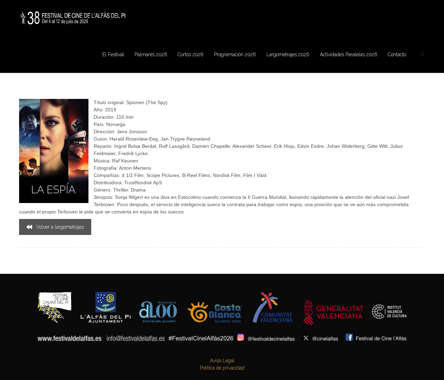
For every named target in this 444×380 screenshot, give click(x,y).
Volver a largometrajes (60, 227)
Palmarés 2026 (151, 54)
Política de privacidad (222, 368)
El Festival (113, 54)
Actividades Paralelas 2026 (348, 54)
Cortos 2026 (191, 54)
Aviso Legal (222, 360)
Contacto (397, 54)
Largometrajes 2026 (287, 54)
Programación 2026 (235, 54)
